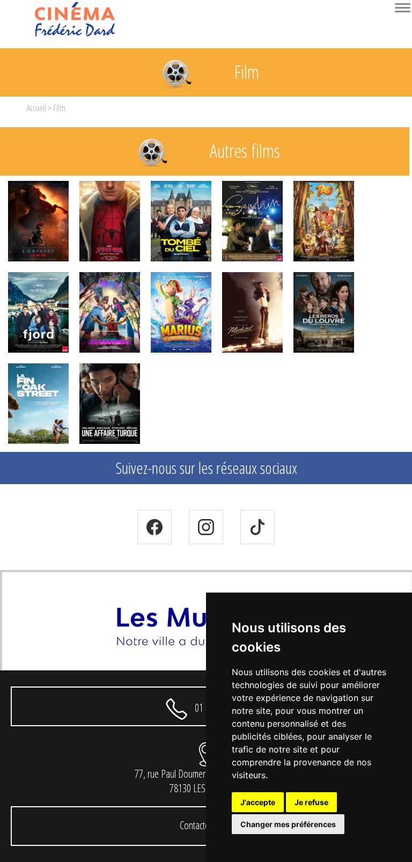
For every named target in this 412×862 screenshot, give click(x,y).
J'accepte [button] (257, 802)
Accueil (36, 108)
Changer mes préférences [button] (288, 824)
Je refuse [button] (311, 802)
